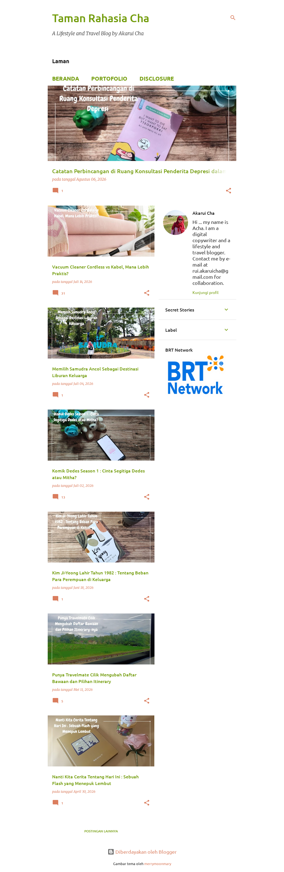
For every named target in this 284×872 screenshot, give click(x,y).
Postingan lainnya (101, 831)
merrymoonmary (157, 863)
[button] (228, 191)
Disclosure (157, 78)
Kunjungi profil (205, 292)
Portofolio (109, 78)
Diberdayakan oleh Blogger (145, 852)
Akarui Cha (203, 213)
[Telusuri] (233, 17)
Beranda (65, 78)
